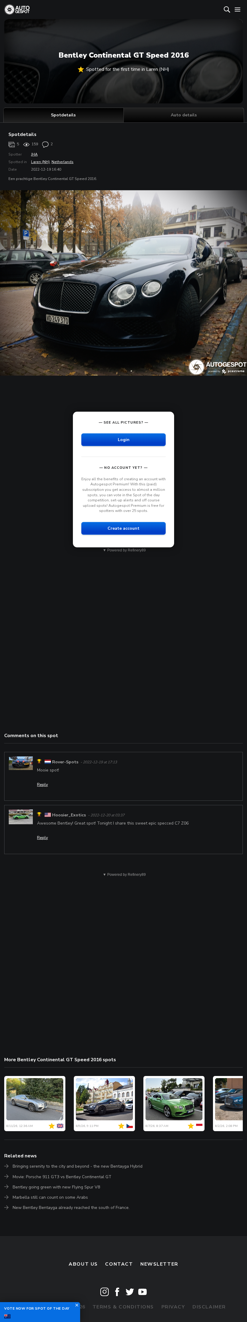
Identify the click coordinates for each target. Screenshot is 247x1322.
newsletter (159, 1264)
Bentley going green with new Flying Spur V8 (56, 1187)
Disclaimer (209, 1307)
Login (124, 439)
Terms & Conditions (123, 1307)
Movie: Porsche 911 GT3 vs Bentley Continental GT (62, 1177)
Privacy (173, 1307)
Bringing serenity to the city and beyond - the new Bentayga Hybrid (77, 1166)
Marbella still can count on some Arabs (50, 1197)
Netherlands (62, 161)
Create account (123, 528)
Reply (42, 784)
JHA (34, 154)
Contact (119, 1264)
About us (83, 1264)
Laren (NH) (40, 161)
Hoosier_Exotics (69, 815)
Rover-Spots (65, 762)
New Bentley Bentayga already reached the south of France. (71, 1207)
